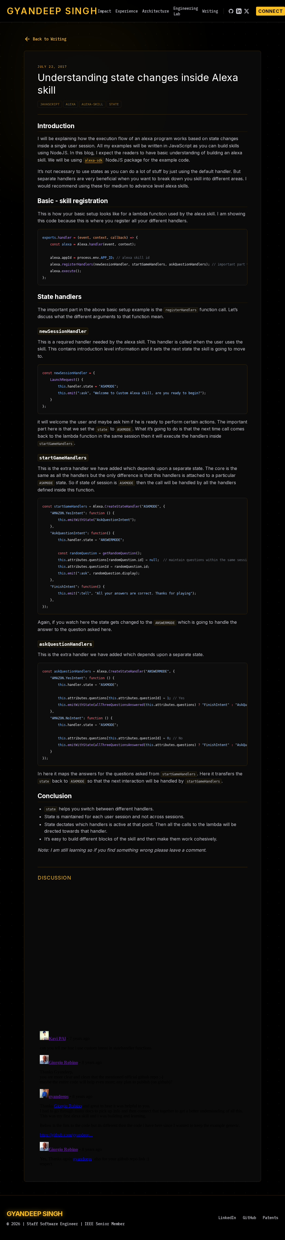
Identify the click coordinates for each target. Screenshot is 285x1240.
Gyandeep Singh (52, 11)
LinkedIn (227, 1217)
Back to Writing (45, 39)
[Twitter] (246, 11)
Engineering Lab (185, 11)
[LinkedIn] (239, 11)
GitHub (249, 1217)
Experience (127, 11)
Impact (104, 11)
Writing (210, 11)
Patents (270, 1217)
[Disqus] (142, 955)
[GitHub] (231, 11)
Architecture (155, 11)
